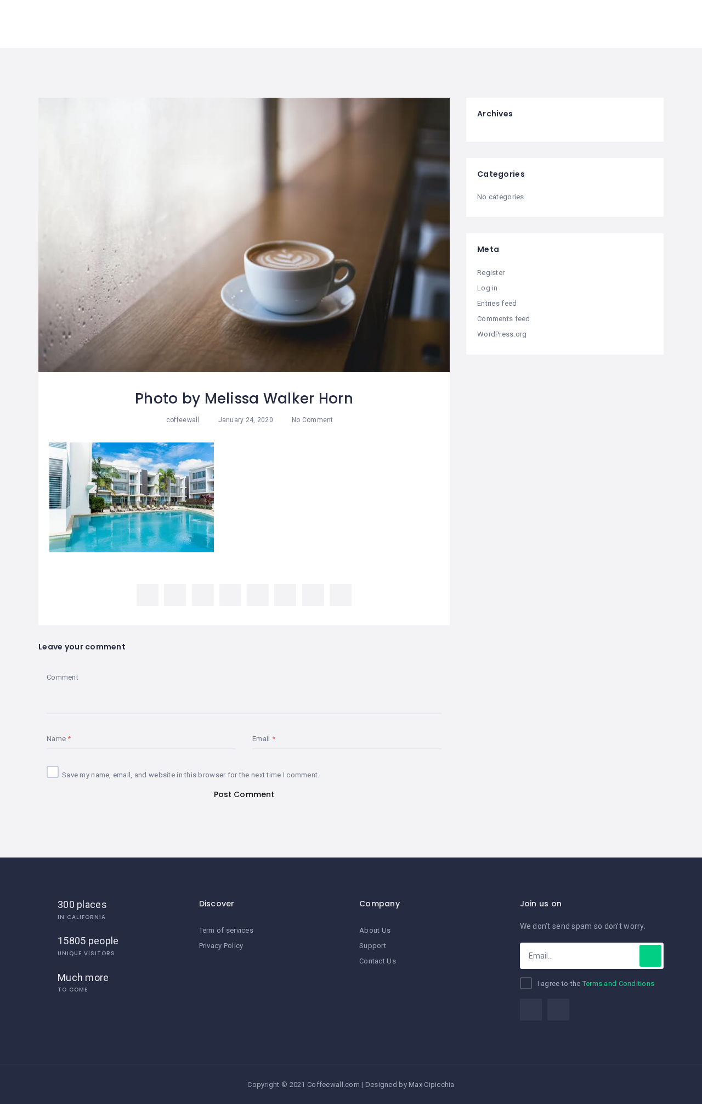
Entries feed (497, 303)
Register (491, 272)
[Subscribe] (650, 956)
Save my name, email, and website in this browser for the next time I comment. (191, 775)
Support (372, 946)
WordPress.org (502, 334)
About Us (374, 930)
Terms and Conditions (618, 983)
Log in (487, 288)
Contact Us (377, 961)
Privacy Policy (221, 946)
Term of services (226, 930)
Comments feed (503, 319)
